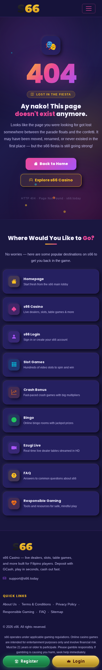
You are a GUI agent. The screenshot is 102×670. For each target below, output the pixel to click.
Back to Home (54, 163)
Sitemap (57, 612)
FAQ (42, 612)
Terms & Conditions (36, 604)
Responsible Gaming (18, 612)
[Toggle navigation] (88, 8)
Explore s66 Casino (54, 180)
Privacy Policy (66, 604)
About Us (10, 604)
